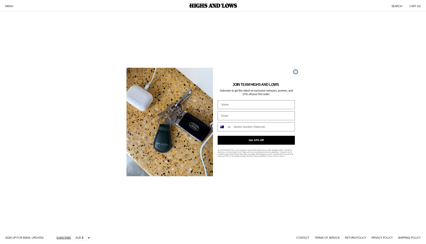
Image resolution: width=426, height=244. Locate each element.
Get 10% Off (256, 140)
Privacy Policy (272, 156)
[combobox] (225, 127)
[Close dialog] (295, 72)
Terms (282, 156)
